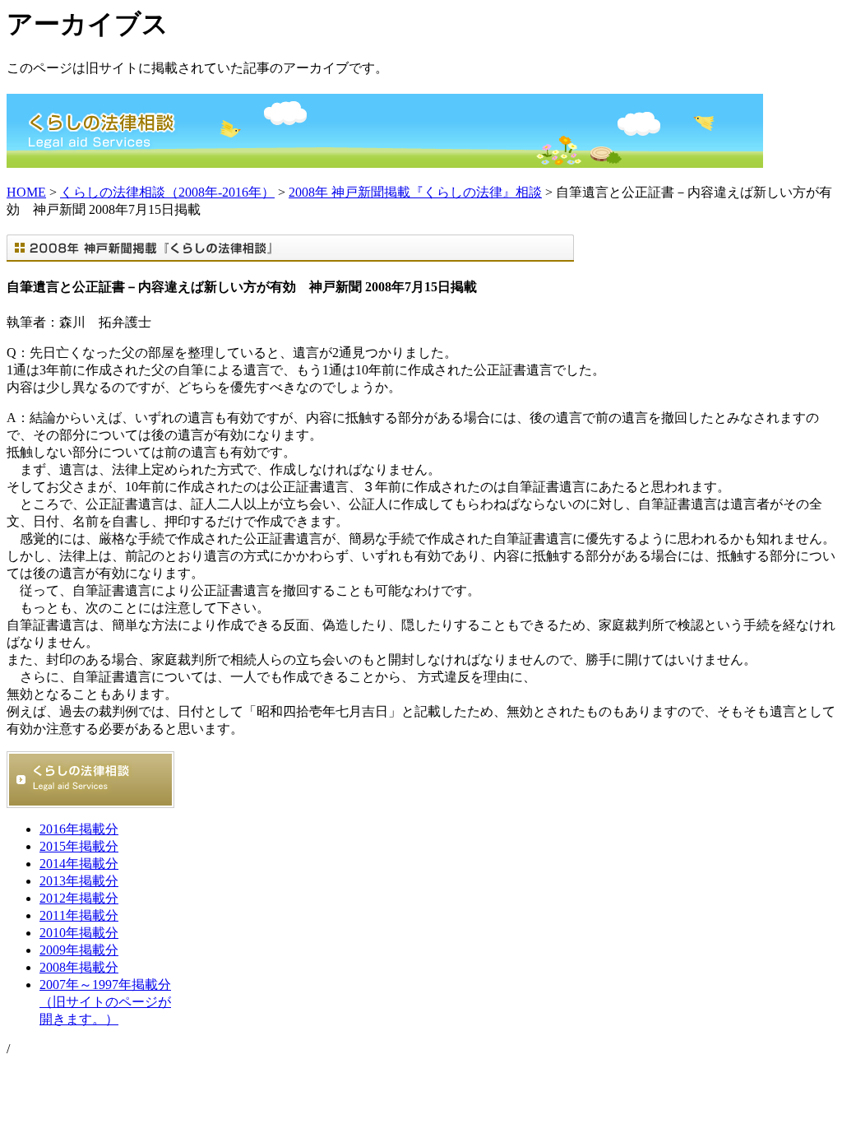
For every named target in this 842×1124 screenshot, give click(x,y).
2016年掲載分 (78, 829)
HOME (26, 192)
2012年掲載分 (78, 898)
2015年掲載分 (78, 846)
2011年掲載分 (78, 915)
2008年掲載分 (78, 967)
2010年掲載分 (78, 933)
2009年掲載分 (78, 950)
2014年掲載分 (78, 864)
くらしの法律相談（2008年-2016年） (167, 192)
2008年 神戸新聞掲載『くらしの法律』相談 (415, 192)
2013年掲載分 (78, 881)
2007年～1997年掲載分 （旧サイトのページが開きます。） (105, 1002)
